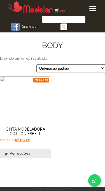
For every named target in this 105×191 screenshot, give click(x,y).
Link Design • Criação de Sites (53, 189)
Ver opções (20, 153)
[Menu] (93, 8)
